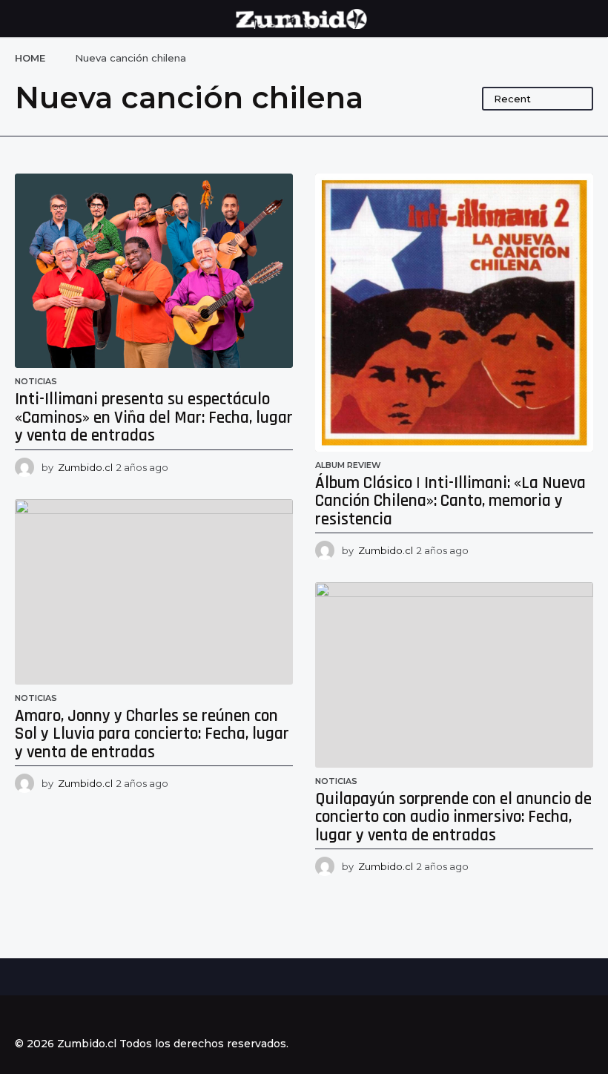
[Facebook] (21, 1017)
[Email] (112, 1017)
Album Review (348, 465)
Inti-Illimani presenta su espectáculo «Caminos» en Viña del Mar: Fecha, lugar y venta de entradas (154, 418)
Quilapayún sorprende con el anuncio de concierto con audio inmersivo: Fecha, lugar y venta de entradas (453, 817)
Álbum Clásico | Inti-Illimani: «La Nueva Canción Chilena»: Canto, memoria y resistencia (450, 501)
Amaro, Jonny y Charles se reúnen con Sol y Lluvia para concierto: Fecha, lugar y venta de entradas (152, 734)
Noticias (36, 381)
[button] (24, 18)
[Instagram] (51, 1017)
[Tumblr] (81, 1017)
